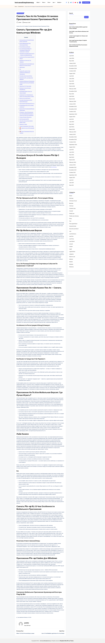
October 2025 (72, 71)
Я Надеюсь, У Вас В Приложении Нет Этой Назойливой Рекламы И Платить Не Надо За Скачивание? (27, 114)
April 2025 (71, 83)
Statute (71, 261)
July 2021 (71, 180)
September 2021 (73, 175)
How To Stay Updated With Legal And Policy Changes (78, 27)
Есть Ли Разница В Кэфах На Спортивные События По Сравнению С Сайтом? (25, 50)
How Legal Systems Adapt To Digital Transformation (78, 41)
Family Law (71, 213)
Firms (70, 218)
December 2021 (72, 167)
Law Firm (71, 236)
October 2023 (72, 111)
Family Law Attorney (74, 216)
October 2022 (72, 142)
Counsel (71, 211)
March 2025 (72, 86)
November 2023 (73, 109)
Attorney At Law (73, 200)
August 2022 (72, 147)
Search (71, 13)
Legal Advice (72, 251)
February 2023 (72, 131)
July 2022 (71, 149)
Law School (71, 241)
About (70, 195)
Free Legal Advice (73, 223)
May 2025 (71, 81)
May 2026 (71, 60)
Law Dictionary (72, 233)
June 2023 (71, 121)
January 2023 (72, 134)
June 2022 (71, 152)
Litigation (71, 254)
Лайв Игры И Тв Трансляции (25, 86)
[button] (86, 2)
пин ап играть (54, 167)
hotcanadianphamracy (24, 2)
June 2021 (71, 182)
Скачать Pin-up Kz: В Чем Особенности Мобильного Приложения (25, 72)
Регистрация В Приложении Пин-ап (27, 103)
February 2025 (72, 88)
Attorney (71, 198)
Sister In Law (72, 256)
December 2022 (73, 137)
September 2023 (73, 114)
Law (70, 231)
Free (70, 221)
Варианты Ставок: (23, 124)
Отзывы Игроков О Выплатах (26, 117)
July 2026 (71, 55)
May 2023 (71, 124)
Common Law (72, 208)
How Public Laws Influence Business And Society (78, 32)
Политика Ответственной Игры (26, 75)
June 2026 (71, 58)
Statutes (71, 264)
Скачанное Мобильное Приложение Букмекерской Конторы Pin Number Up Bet (27, 83)
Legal (70, 249)
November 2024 (73, 91)
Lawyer (71, 246)
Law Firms (71, 238)
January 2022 (72, 164)
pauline (26, 623)
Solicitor (71, 259)
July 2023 (71, 119)
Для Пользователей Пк (24, 119)
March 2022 (72, 159)
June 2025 (71, 78)
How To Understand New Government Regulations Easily (78, 45)
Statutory (71, 266)
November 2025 (73, 68)
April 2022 (71, 157)
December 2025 (73, 65)
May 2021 (71, 185)
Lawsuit (71, 244)
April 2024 (71, 96)
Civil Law (71, 205)
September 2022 (73, 144)
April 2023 (71, 126)
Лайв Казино (22, 67)
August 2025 (72, 73)
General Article (20, 13)
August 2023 (72, 116)
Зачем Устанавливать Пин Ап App (27, 126)
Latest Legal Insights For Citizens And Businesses (78, 36)
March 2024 (72, 98)
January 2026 (72, 63)
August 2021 (72, 177)
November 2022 (73, 139)
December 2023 (73, 106)
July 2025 (71, 76)
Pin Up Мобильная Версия (25, 46)
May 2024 (71, 93)
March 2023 (72, 129)
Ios (20, 69)
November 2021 (72, 170)
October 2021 (72, 172)
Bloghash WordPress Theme (67, 640)
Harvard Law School (73, 228)
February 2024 (72, 101)
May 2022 (71, 154)
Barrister (71, 203)
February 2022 (72, 162)
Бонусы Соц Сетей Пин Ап (25, 98)
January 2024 (72, 104)
